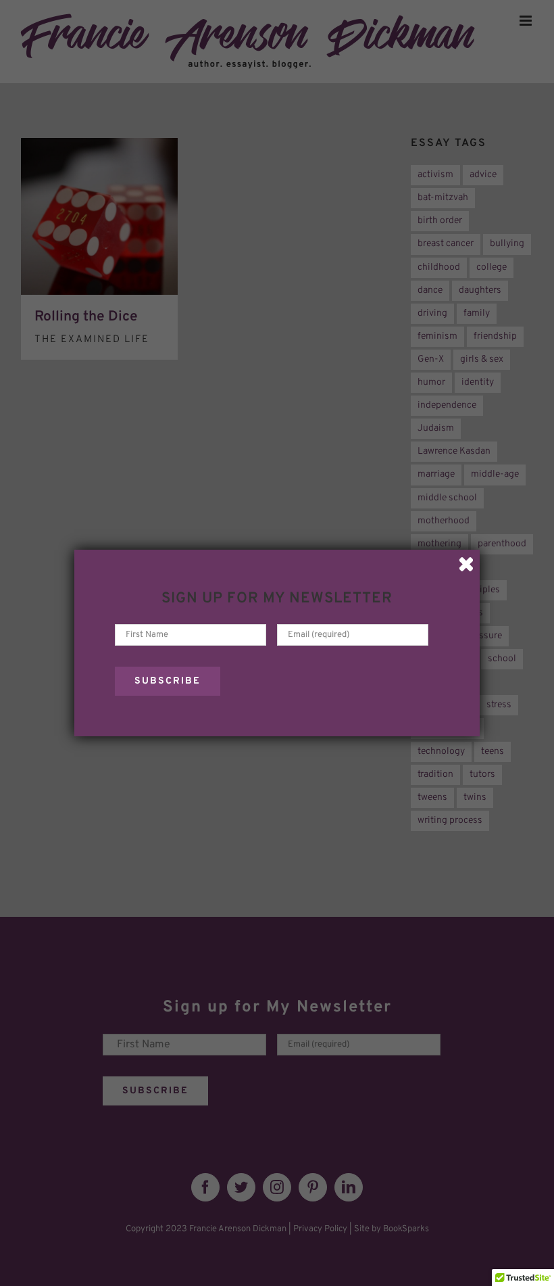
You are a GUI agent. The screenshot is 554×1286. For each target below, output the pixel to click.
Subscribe (167, 681)
